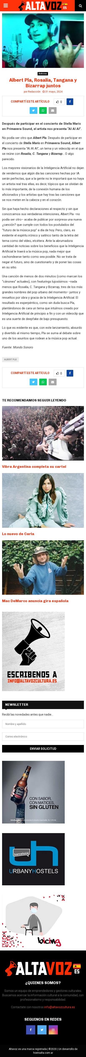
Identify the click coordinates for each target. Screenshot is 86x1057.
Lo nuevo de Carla (18, 534)
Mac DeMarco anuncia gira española (35, 601)
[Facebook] (30, 1029)
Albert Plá (10, 359)
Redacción (34, 91)
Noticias (43, 73)
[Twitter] (42, 1029)
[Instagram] (53, 1029)
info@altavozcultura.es (59, 1007)
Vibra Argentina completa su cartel (34, 466)
